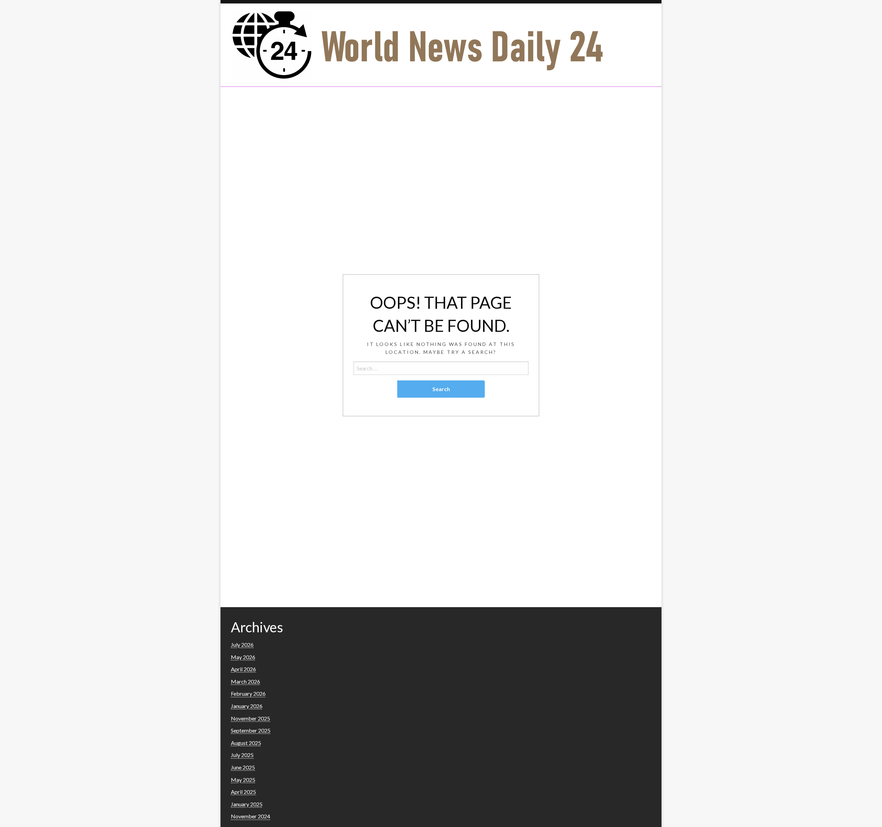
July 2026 (242, 644)
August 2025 (246, 742)
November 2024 (250, 816)
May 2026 (243, 657)
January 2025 (247, 804)
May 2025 (243, 779)
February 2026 (248, 693)
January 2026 (247, 706)
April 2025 (243, 791)
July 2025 (242, 755)
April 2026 (243, 669)
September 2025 (250, 730)
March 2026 (245, 681)
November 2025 (250, 718)
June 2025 (243, 767)
